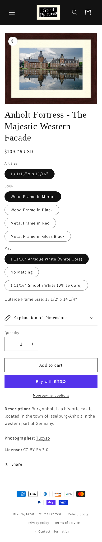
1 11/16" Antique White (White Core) (47, 259)
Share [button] (16, 464)
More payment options (51, 395)
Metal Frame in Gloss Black (38, 236)
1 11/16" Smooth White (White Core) (46, 285)
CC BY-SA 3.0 (35, 449)
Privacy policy (38, 522)
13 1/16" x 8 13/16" (29, 173)
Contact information (54, 531)
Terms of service (67, 522)
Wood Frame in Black (32, 209)
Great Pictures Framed (43, 514)
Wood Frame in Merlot (33, 196)
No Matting (22, 272)
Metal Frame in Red (30, 223)
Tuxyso (43, 438)
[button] (12, 12)
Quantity (12, 332)
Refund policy (78, 514)
